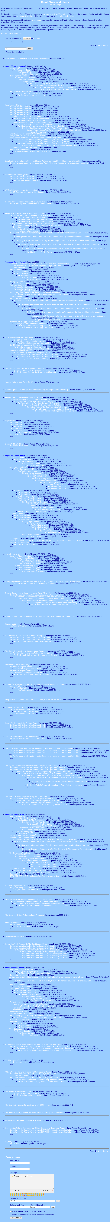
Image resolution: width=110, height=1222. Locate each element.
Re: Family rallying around (24, 229)
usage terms (36, 20)
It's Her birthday (15, 1002)
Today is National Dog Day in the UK (19, 382)
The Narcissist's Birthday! (19, 1008)
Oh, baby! (8, 1142)
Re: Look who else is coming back (22, 176)
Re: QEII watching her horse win (21, 888)
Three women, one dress (14, 936)
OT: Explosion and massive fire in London (21, 190)
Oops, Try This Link (38, 132)
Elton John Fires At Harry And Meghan (28, 971)
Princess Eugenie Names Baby (17, 665)
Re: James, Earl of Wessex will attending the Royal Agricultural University (37, 768)
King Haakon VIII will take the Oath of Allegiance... (28, 134)
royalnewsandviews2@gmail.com (55, 14)
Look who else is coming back (16, 175)
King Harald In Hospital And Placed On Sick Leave (24, 213)
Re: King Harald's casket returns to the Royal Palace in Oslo (36, 124)
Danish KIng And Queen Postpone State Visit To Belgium (27, 58)
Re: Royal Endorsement (23, 987)
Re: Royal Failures (21, 271)
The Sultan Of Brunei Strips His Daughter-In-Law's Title (26, 797)
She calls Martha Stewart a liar (21, 1014)
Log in (28, 38)
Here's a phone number (18, 76)
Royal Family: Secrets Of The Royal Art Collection (24, 1120)
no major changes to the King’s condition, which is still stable (32, 223)
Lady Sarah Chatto (21, 1076)
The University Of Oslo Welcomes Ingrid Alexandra (24, 915)
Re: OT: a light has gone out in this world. (24, 339)
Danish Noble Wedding (14, 444)
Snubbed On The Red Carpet (25, 818)
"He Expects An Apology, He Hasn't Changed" (44, 84)
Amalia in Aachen (12, 923)
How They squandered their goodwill (32, 512)
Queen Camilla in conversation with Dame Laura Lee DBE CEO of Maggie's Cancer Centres (40, 616)
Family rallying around (17, 227)
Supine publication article (19, 989)
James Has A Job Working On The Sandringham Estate (26, 944)
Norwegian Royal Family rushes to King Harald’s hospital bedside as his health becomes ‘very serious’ (48, 233)
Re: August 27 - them (17, 68)
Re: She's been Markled (23, 283)
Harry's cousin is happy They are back (23, 322)
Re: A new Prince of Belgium (20, 556)
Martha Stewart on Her (18, 1012)
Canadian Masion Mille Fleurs (33, 830)
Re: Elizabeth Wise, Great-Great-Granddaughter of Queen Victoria (34, 901)
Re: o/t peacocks (15, 422)
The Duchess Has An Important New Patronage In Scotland (32, 583)
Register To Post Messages (11, 33)
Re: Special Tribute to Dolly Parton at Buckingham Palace (36, 355)
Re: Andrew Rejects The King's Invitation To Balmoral (29, 399)
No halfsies (18, 490)
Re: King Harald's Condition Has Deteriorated (35, 219)
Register (30, 1176)
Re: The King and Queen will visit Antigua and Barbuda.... (31, 370)
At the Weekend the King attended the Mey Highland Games (28, 1072)
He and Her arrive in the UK (20, 299)
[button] (43, 1191)
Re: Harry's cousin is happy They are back (30, 324)
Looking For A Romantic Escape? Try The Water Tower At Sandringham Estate (35, 684)
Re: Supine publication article (25, 990)
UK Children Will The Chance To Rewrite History (23, 636)
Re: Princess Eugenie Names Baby (22, 667)
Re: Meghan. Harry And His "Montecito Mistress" (36, 1006)
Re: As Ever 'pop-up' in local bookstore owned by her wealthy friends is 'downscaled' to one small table (53, 981)
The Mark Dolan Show (18, 268)
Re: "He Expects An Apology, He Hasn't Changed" (50, 85)
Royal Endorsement (17, 985)
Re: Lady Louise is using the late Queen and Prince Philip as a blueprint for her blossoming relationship (48, 163)
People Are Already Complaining (47, 320)
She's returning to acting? (19, 542)
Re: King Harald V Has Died (20, 107)
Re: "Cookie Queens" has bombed (27, 855)
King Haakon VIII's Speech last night (23, 147)
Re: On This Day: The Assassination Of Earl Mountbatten (31, 204)
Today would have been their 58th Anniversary (27, 136)
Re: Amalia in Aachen (17, 925)
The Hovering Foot (16, 457)
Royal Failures (15, 270)
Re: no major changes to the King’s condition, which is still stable (38, 225)
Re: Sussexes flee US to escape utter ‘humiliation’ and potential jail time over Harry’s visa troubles (55, 304)
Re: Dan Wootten (20, 1023)
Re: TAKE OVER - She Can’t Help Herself (30, 870)
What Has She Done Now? (19, 1019)
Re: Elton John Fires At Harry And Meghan (34, 973)
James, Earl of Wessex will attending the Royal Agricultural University (31, 766)
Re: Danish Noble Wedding (19, 446)
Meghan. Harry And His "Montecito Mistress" (30, 1004)
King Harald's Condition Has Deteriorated (29, 217)
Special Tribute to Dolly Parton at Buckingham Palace (29, 353)
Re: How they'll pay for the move (30, 498)
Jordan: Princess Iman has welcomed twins (21, 737)
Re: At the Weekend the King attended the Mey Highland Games (33, 1074)
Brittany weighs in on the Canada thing (24, 835)
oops (33, 506)
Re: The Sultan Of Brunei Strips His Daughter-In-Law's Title (31, 799)
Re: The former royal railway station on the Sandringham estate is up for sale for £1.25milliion (44, 750)
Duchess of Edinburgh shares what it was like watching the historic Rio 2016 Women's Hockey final (43, 581)
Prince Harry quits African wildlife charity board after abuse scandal (34, 293)
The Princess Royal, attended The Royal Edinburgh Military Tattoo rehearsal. (34, 1113)
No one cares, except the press (21, 91)
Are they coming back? (18, 467)
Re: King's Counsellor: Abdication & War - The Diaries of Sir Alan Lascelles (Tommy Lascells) (49, 841)
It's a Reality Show (16, 297)
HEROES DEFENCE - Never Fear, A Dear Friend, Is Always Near (34, 876)
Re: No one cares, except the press (27, 93)
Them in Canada (15, 1029)
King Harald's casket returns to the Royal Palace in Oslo (30, 122)
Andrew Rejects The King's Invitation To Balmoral (24, 397)
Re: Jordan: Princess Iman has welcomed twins (27, 739)
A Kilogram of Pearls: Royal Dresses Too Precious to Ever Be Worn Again (33, 1045)
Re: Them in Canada (22, 1031)
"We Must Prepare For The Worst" (39, 252)
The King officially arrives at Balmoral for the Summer (25, 651)
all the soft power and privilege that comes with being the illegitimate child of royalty (36, 390)
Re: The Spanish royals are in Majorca (24, 1093)
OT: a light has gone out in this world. (19, 337)
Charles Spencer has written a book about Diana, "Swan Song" (29, 593)
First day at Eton (11, 624)
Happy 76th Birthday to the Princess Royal (21, 723)
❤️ (24, 1195)
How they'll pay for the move (24, 496)
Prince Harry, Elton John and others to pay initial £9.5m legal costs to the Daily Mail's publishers (45, 540)
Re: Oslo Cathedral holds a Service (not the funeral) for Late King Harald (41, 140)
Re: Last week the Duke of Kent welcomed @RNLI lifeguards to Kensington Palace (41, 1130)
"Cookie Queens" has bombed (21, 853)
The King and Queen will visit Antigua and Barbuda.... (25, 368)
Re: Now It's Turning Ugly (23, 832)
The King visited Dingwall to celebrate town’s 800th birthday (28, 1105)
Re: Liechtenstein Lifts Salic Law (22, 709)
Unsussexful (14, 874)
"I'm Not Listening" (12, 1060)
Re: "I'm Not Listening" (18, 1062)
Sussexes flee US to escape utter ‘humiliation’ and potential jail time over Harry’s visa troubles (49, 300)
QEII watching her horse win (16, 886)
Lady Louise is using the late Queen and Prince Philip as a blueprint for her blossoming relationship (43, 161)
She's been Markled (17, 281)
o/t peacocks (10, 421)
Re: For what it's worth (22, 515)
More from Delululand (17, 285)
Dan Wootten (14, 1021)
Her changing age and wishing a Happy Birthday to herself (31, 1016)
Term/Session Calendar (18, 626)
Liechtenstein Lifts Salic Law (16, 707)
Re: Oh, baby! (14, 1144)
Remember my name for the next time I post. (29, 1211)
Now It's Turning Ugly (17, 816)
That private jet (28, 82)
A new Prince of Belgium (14, 554)
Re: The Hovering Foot (22, 459)
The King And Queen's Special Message (33, 358)
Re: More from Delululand (23, 287)
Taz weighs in (14, 539)
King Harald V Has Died (14, 105)
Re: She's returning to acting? (25, 544)
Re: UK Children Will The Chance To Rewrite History (29, 638)
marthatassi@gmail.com (25, 16)
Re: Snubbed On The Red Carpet (31, 820)
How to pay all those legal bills (21, 969)
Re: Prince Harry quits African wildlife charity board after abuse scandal (41, 295)
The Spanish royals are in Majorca (18, 1091)
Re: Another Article (21, 688)
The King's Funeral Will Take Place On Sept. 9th (32, 151)
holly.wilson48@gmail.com (66, 16)
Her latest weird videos (18, 975)
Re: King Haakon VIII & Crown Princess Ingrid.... (32, 118)
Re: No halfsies (24, 492)
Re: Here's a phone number (24, 78)
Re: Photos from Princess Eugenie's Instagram (31, 674)
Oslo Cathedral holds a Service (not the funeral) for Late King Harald (35, 138)
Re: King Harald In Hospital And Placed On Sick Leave (30, 215)
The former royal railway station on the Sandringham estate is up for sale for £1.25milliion (39, 748)
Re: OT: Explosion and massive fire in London (26, 192)
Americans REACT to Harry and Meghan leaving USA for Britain (38, 266)
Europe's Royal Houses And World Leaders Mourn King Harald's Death (54, 130)
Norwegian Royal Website (19, 149)
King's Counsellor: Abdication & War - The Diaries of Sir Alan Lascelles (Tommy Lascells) (43, 839)
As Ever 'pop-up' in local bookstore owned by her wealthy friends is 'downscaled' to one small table (46, 977)
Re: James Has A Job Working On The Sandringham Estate (32, 946)
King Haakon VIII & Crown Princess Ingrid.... (26, 116)
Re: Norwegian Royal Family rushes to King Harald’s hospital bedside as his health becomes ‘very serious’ (54, 241)
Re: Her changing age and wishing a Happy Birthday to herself (37, 1017)
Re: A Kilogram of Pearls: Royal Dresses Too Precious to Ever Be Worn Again (38, 1047)
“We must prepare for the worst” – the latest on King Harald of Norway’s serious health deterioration (51, 237)
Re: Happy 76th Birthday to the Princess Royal (27, 725)
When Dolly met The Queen (20, 351)
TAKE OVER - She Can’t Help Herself (23, 868)
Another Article (15, 686)
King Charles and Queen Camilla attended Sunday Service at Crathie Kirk (33, 700)
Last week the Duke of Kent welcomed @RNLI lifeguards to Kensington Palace (35, 1128)
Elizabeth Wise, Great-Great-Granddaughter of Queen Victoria (28, 899)
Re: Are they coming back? (24, 469)
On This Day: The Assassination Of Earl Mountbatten (25, 202)
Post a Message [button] (55, 5)
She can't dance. (15, 1010)
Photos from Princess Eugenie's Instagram (25, 672)
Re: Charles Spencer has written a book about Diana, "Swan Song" (35, 595)
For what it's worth (16, 513)
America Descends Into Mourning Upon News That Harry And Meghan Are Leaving (40, 264)
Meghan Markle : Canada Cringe (21, 837)
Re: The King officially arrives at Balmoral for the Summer (31, 653)
